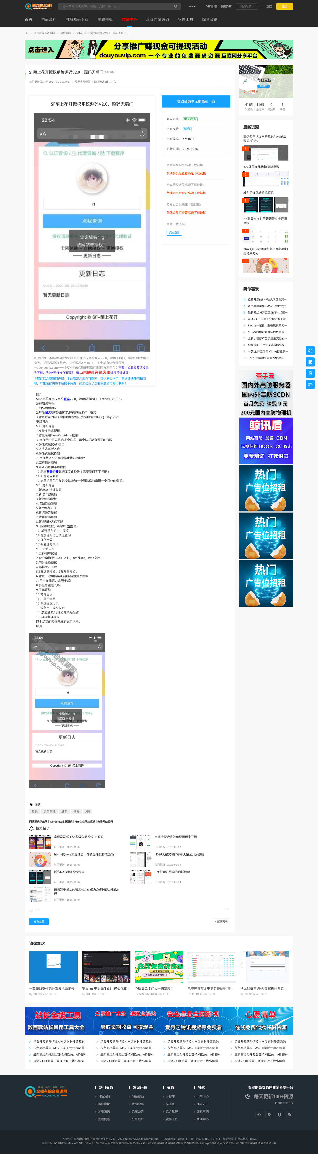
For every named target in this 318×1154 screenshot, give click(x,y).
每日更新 (34, 81)
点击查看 (174, 232)
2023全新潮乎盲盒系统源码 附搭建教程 (270, 358)
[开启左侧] (25, 74)
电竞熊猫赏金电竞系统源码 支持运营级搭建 (219, 988)
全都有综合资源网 (44, 33)
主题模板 (105, 19)
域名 (64, 811)
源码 (35, 811)
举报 (226, 909)
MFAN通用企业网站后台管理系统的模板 (270, 332)
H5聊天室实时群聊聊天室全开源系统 (179, 854)
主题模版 (104, 1119)
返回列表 (222, 921)
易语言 (170, 1104)
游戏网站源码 (157, 19)
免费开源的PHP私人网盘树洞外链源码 (269, 299)
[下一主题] (115, 81)
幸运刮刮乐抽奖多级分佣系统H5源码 (79, 837)
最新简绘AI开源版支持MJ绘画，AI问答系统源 (274, 312)
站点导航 (246, 6)
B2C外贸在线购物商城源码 (261, 167)
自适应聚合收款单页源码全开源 (176, 837)
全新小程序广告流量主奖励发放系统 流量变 (272, 338)
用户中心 (203, 1096)
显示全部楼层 (82, 81)
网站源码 (65, 33)
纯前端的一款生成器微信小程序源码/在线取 (272, 345)
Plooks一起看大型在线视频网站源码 (268, 325)
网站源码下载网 (26, 33)
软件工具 (186, 19)
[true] (175, 6)
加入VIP (202, 1104)
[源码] (107, 81)
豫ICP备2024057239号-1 (205, 1139)
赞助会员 (138, 1104)
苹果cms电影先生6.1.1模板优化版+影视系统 (113, 988)
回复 (37, 910)
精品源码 (49, 19)
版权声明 (203, 1111)
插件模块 (104, 1104)
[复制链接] (109, 72)
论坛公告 (138, 1111)
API (87, 811)
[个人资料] (248, 82)
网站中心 (129, 19)
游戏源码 (104, 1111)
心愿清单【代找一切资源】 (154, 988)
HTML (253, 1139)
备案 (76, 811)
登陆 (269, 6)
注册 (284, 6)
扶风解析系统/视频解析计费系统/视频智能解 (272, 988)
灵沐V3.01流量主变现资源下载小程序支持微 (273, 319)
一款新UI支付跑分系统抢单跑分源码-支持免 (60, 988)
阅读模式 (99, 81)
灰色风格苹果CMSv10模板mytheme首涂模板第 (275, 306)
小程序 (170, 1096)
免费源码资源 (82, 1139)
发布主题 (39, 921)
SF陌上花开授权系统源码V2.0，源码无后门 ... (102, 33)
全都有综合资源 (148, 994)
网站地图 (243, 1139)
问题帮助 (138, 1096)
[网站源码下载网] (39, 8)
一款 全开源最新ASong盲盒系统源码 (268, 351)
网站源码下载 (77, 19)
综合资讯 (210, 19)
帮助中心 (203, 1119)
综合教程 (172, 1111)
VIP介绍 (211, 6)
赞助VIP (226, 6)
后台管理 (49, 811)
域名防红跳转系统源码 (258, 192)
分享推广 (138, 1119)
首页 (29, 19)
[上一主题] (111, 81)
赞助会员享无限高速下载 (196, 101)
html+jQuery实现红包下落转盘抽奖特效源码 (84, 854)
